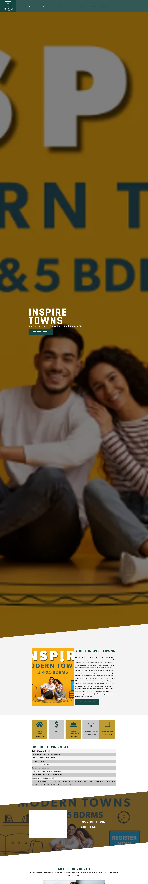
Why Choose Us (32, 6)
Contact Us (104, 6)
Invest (82, 6)
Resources (93, 6)
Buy (43, 6)
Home (21, 6)
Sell (51, 6)
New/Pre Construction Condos (66, 6)
